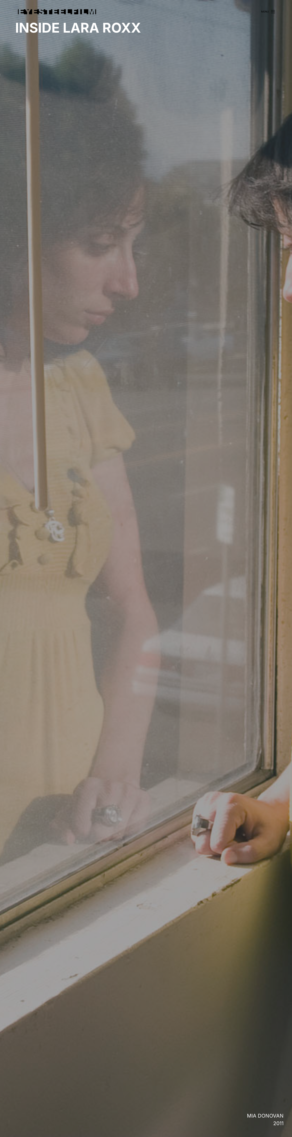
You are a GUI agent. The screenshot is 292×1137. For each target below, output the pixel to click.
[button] (268, 11)
